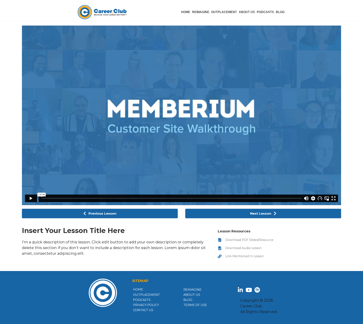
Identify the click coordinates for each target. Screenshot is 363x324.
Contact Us (143, 310)
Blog (187, 300)
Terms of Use (195, 305)
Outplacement (146, 295)
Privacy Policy (146, 305)
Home (138, 289)
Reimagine (200, 12)
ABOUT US (247, 12)
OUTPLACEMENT (224, 12)
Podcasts (141, 300)
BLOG (280, 12)
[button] (240, 290)
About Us (191, 295)
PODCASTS (265, 12)
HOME (185, 12)
